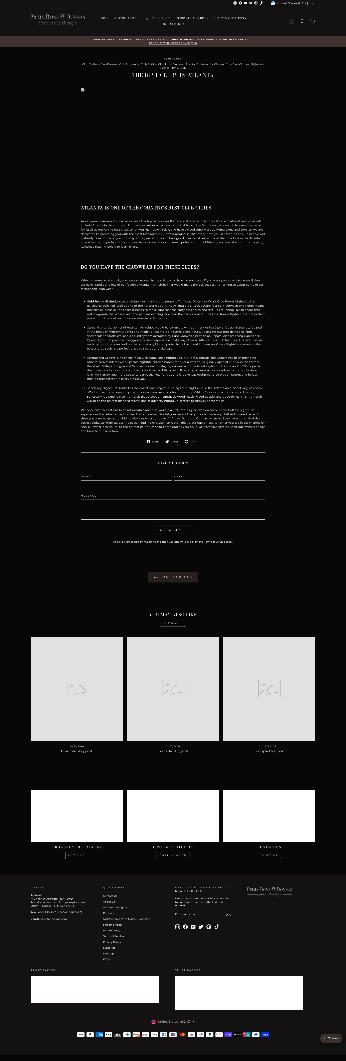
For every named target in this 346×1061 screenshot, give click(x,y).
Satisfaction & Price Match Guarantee (126, 918)
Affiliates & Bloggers (115, 907)
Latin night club (192, 388)
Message (89, 495)
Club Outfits (148, 64)
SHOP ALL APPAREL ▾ (192, 18)
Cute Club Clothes (237, 64)
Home (167, 58)
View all (173, 623)
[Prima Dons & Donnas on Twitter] (201, 926)
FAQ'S (107, 959)
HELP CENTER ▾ (173, 24)
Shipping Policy (113, 924)
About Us (109, 901)
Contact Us (110, 895)
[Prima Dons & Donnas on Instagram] (177, 926)
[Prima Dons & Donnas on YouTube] (193, 926)
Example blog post (77, 751)
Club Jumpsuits (129, 64)
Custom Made (173, 855)
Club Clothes (90, 64)
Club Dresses (109, 64)
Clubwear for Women (210, 64)
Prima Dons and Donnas (234, 229)
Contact (269, 855)
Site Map (108, 953)
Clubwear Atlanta (184, 64)
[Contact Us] (269, 816)
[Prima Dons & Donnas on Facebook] (185, 926)
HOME (104, 18)
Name (86, 476)
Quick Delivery (158, 18)
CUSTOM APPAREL (127, 18)
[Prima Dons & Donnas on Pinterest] (208, 926)
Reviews (108, 913)
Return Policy (112, 930)
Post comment (173, 529)
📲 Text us (331, 1038)
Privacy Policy (189, 541)
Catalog (76, 855)
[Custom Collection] (173, 816)
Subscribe (109, 947)
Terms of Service (214, 541)
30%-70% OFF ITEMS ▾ (230, 18)
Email (179, 476)
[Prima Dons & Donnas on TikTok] (216, 926)
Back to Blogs (175, 576)
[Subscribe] (228, 914)
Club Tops (164, 64)
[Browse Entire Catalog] (77, 816)
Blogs (177, 58)
